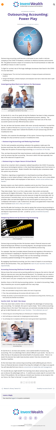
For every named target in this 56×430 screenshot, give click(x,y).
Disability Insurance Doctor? (45, 388)
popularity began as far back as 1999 (31, 127)
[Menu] (2, 4)
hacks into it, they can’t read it (21, 203)
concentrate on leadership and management (37, 367)
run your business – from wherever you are (33, 310)
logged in (14, 398)
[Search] (54, 4)
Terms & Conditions (28, 424)
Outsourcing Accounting (28, 11)
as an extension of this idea (41, 149)
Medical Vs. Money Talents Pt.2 (12, 388)
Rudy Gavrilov (35, 24)
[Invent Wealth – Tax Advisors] (28, 4)
